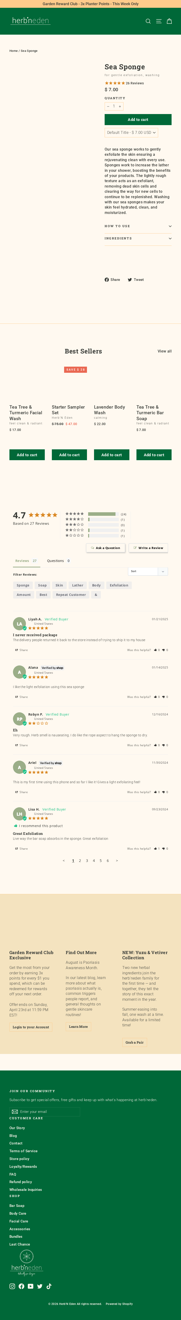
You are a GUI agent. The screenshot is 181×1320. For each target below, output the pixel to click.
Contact (16, 1143)
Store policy (19, 1159)
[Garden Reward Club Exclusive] (34, 932)
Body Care (17, 1213)
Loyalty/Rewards (23, 1166)
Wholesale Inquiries (25, 1190)
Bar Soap (16, 1206)
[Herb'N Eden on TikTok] (49, 1286)
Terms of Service (23, 1151)
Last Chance (19, 1244)
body (96, 585)
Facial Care (18, 1221)
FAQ (12, 1174)
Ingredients (118, 238)
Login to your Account (31, 1027)
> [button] (117, 860)
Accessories (19, 1229)
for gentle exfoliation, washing (132, 75)
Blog (13, 1136)
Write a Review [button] (151, 548)
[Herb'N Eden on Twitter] (40, 1286)
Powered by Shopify (119, 1304)
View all (165, 351)
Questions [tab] (55, 560)
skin (59, 585)
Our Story (17, 1128)
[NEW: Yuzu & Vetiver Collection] (147, 932)
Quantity (115, 98)
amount (24, 594)
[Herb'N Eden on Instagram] (12, 1286)
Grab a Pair (135, 1042)
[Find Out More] (90, 932)
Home (13, 51)
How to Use (117, 226)
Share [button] (23, 650)
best (43, 594)
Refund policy (20, 1182)
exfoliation (119, 585)
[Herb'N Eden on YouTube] (30, 1286)
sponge (23, 585)
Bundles (16, 1236)
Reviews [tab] (22, 560)
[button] (157, 650)
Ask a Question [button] (108, 548)
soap (42, 585)
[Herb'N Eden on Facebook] (21, 1286)
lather (77, 585)
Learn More (78, 1026)
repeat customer (71, 594)
